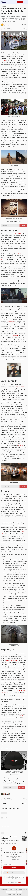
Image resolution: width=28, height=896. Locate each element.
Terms (18, 889)
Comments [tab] (4, 813)
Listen (25, 24)
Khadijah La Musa (12, 843)
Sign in (25, 2)
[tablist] (7, 813)
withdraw (20, 445)
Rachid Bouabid (13, 335)
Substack (8, 894)
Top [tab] (2, 833)
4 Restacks (17, 794)
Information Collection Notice (18, 877)
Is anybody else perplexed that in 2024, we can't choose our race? (10, 841)
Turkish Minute (19, 234)
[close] (24, 847)
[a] (14, 296)
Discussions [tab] (11, 833)
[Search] (25, 833)
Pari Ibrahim (20, 716)
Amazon (19, 221)
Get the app (19, 892)
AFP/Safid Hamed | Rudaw (14, 116)
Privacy (15, 889)
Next (23, 803)
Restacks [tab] (10, 813)
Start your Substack (11, 892)
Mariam (20, 254)
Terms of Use (21, 876)
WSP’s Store (13, 221)
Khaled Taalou (10, 321)
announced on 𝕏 (20, 386)
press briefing (11, 670)
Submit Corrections (6, 748)
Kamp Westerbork (14, 482)
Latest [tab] (6, 833)
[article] (14, 841)
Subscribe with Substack (15, 872)
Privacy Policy (15, 878)
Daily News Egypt (14, 165)
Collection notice (23, 889)
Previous (5, 803)
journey (3, 259)
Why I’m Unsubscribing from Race (9, 837)
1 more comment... (5, 826)
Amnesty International (12, 660)
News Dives (4, 6)
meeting (3, 60)
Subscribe (20, 2)
